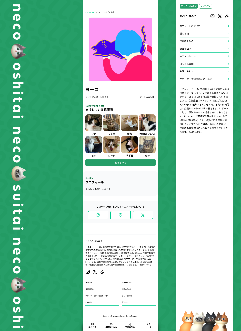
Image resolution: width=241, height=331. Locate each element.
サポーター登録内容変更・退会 (96, 295)
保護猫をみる (127, 282)
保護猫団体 (89, 289)
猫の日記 (88, 282)
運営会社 (125, 302)
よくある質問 (127, 295)
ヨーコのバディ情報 (106, 12)
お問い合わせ (127, 289)
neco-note (89, 12)
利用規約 (88, 302)
